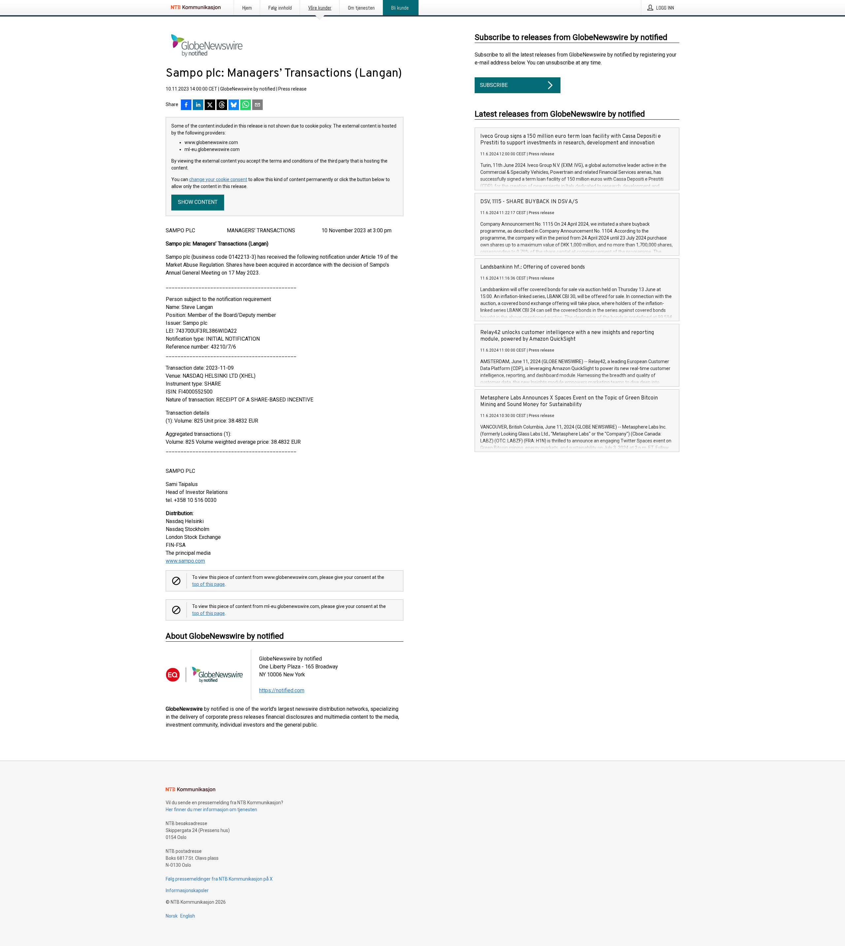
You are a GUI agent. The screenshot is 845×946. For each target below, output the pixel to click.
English (187, 916)
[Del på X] (210, 105)
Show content (198, 202)
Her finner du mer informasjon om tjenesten (211, 809)
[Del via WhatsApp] (245, 105)
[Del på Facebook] (186, 105)
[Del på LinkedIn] (198, 105)
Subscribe (494, 85)
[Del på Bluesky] (233, 105)
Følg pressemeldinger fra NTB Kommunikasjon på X (219, 879)
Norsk (172, 916)
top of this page (208, 584)
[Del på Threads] (222, 105)
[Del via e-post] (257, 105)
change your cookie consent (218, 179)
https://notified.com (281, 690)
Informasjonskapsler (187, 890)
